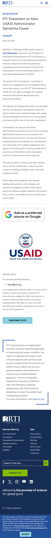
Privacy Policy (35, 434)
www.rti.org (38, 399)
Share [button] (6, 36)
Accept (26, 534)
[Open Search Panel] (41, 3)
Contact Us (34, 453)
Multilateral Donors (10, 443)
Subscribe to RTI (17, 320)
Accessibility (35, 450)
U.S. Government (9, 434)
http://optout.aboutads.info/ (36, 528)
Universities (7, 447)
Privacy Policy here (22, 526)
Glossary (33, 443)
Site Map (33, 440)
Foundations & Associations (13, 440)
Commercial (7, 437)
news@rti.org (14, 284)
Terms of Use (35, 447)
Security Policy (36, 437)
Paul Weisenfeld (10, 53)
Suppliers (6, 450)
